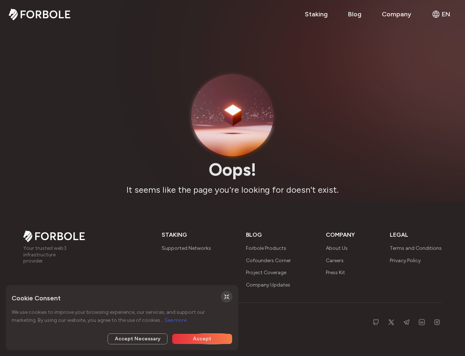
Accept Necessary (138, 339)
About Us (337, 248)
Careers (335, 260)
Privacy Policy (405, 260)
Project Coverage (266, 272)
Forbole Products (266, 248)
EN (446, 14)
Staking (316, 14)
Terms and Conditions (416, 248)
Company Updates (268, 285)
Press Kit (335, 272)
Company (396, 14)
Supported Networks (186, 248)
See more (175, 320)
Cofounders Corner (268, 260)
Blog (354, 14)
